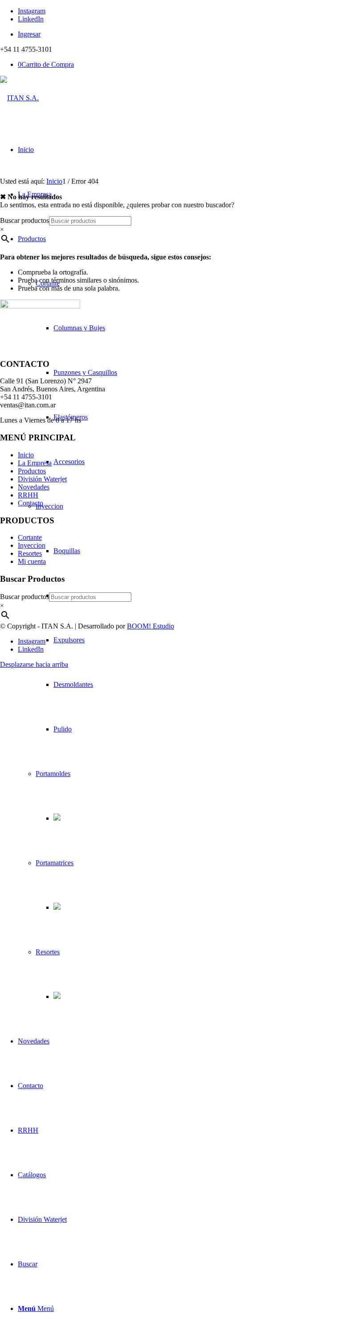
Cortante (30, 537)
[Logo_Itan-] (19, 98)
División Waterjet (42, 479)
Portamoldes (53, 773)
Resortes (48, 952)
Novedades (33, 487)
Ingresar (29, 34)
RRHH (28, 495)
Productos (32, 471)
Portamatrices (54, 863)
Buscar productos (24, 220)
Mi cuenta (32, 561)
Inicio (26, 455)
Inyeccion (49, 506)
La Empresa (35, 463)
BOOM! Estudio (150, 626)
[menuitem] (180, 34)
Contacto (30, 503)
